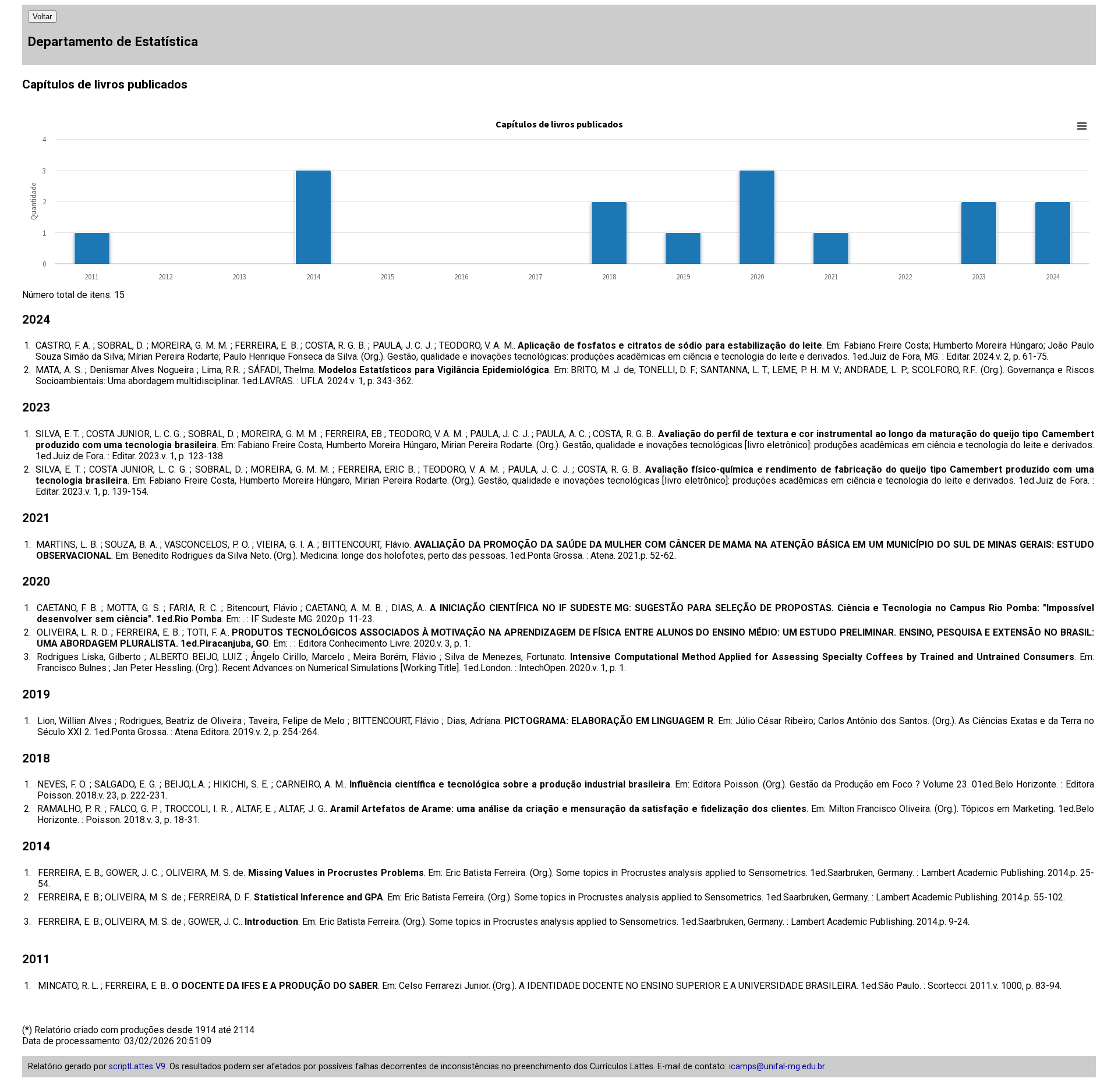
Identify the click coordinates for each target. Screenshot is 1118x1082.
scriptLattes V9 (137, 1067)
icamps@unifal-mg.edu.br (777, 1067)
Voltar (42, 16)
